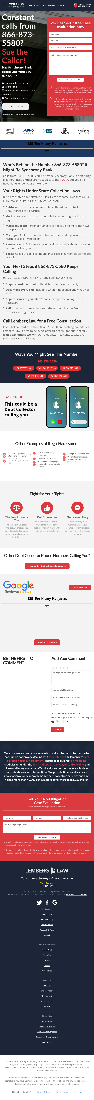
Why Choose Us (47, 996)
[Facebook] (47, 902)
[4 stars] (64, 668)
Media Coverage (47, 1001)
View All (47, 935)
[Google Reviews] (54, 902)
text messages (78, 760)
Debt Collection (47, 924)
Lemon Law (47, 914)
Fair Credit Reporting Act (48, 764)
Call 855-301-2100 (15, 106)
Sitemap (78, 1092)
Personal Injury (47, 919)
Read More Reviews (47, 642)
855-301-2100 (47, 886)
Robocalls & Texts (47, 930)
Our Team (47, 985)
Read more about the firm (76, 894)
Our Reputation (47, 991)
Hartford (47, 960)
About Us (61, 5)
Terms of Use (43, 1092)
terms (65, 101)
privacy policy (41, 850)
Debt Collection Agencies (47, 1032)
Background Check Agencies (47, 1037)
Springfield (47, 955)
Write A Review (80, 587)
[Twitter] (39, 902)
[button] (3, 5)
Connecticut (47, 950)
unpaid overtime (74, 764)
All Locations (47, 971)
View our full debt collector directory (45, 566)
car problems (57, 756)
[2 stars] (57, 668)
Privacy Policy (62, 1092)
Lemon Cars (47, 1021)
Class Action (47, 1042)
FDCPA (64, 179)
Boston (47, 965)
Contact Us (47, 1006)
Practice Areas (34, 5)
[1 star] (53, 668)
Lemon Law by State (47, 1026)
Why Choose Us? (49, 5)
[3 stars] (60, 668)
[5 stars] (67, 668)
